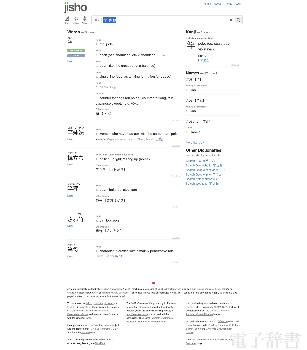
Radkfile (71, 307)
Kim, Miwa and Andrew (110, 288)
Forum (207, 3)
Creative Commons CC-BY (104, 328)
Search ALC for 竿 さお (200, 161)
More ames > (195, 142)
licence (87, 317)
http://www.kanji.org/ (136, 314)
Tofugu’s (109, 339)
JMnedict (109, 303)
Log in (238, 3)
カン (206, 60)
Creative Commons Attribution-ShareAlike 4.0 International (149, 319)
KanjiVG (190, 307)
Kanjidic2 (98, 303)
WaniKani (100, 343)
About (217, 3)
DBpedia (222, 321)
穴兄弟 (159, 139)
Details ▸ (176, 119)
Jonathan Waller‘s (218, 339)
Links (70, 61)
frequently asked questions (115, 292)
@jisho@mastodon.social (170, 288)
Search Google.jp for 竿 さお (204, 174)
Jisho (75, 7)
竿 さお (119, 256)
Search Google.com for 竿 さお (205, 170)
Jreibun (85, 332)
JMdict (89, 303)
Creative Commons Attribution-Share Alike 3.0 (207, 312)
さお (208, 56)
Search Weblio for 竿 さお (202, 183)
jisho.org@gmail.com (210, 288)
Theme (228, 3)
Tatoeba (107, 325)
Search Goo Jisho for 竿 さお (204, 165)
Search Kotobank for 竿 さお (204, 179)
